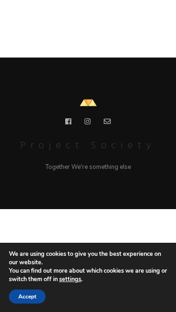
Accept (27, 296)
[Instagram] (87, 123)
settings (70, 279)
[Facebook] (68, 123)
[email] (107, 123)
